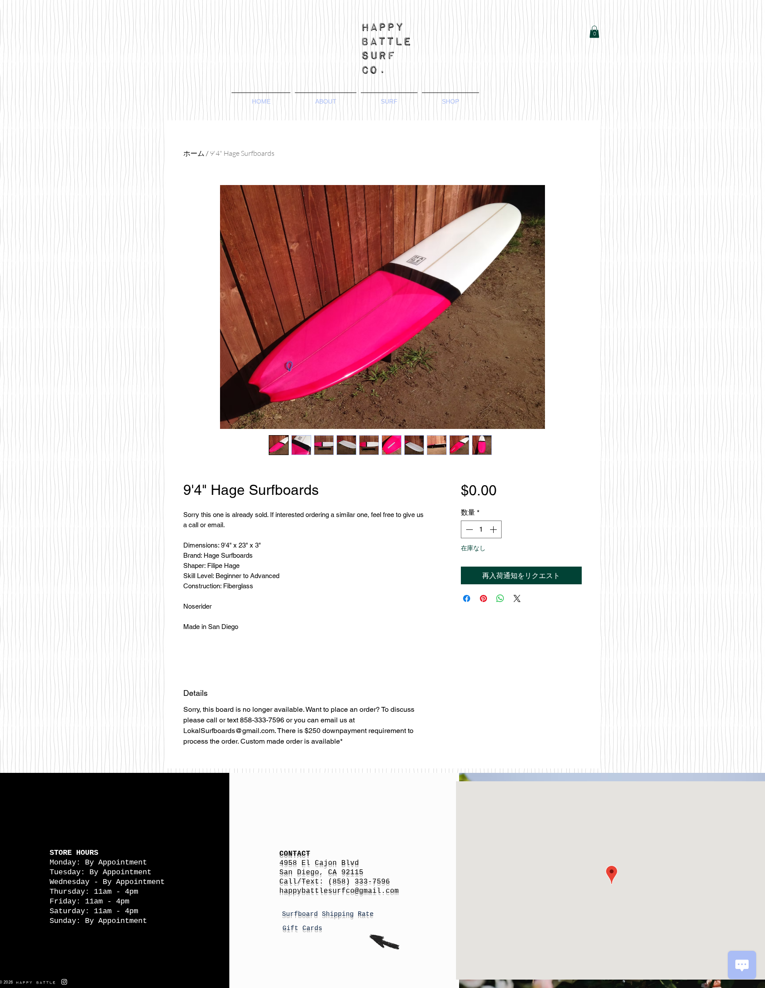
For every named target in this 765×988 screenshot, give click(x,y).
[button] (594, 32)
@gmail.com (377, 891)
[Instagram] (64, 982)
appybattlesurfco (319, 891)
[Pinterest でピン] (483, 598)
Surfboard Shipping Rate (330, 914)
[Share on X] (517, 598)
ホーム (194, 153)
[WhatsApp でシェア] (500, 598)
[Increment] (494, 529)
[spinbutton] (481, 529)
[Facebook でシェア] (466, 598)
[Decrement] (468, 529)
